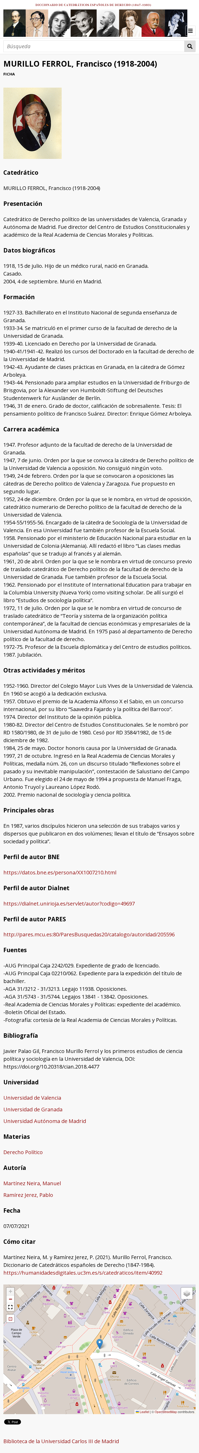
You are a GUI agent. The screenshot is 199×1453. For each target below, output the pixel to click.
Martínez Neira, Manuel (32, 1183)
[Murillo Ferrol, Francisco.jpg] (32, 156)
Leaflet (144, 1411)
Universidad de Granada (32, 1109)
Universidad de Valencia (32, 1097)
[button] (99, 1344)
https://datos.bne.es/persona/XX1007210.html (59, 872)
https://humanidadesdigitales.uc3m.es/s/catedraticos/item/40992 (82, 1272)
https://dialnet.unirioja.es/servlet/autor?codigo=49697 (69, 903)
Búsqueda (190, 46)
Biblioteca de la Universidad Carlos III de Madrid (61, 1441)
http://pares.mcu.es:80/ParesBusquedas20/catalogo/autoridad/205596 (89, 934)
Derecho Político (23, 1152)
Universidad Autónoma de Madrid (44, 1121)
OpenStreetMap (166, 1411)
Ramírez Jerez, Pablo (28, 1194)
